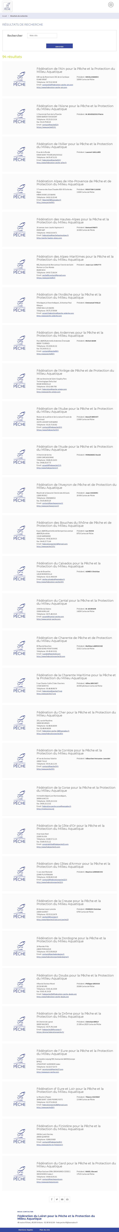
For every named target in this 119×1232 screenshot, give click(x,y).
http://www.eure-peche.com (48, 1072)
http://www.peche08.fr (46, 354)
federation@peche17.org (52, 691)
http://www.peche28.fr (46, 1107)
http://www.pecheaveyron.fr (48, 506)
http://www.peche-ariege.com (48, 392)
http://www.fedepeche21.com (48, 847)
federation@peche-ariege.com (54, 389)
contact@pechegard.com (52, 1179)
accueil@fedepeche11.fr (51, 465)
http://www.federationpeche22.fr (50, 882)
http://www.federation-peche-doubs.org (53, 996)
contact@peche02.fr (50, 124)
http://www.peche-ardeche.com (49, 316)
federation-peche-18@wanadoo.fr (55, 731)
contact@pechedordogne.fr (53, 954)
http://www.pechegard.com (47, 1182)
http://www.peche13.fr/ (46, 546)
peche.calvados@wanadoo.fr (53, 579)
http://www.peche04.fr (46, 202)
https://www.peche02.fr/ (46, 127)
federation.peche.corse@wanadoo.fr (56, 806)
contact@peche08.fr (50, 351)
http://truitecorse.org (45, 809)
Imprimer (67, 1199)
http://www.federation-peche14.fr (50, 582)
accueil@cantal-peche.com (53, 616)
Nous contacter (25, 1211)
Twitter (57, 1199)
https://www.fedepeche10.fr (48, 430)
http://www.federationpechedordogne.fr (53, 957)
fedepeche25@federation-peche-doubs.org (59, 994)
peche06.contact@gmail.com (54, 275)
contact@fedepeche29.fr (52, 1142)
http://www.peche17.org (46, 693)
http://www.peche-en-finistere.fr (50, 1144)
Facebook (51, 1199)
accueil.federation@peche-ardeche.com (58, 313)
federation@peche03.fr (51, 160)
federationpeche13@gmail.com (55, 544)
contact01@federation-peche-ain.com (57, 84)
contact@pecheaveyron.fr (52, 503)
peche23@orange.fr (50, 917)
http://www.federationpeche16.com (51, 656)
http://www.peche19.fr (46, 769)
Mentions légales (25, 1230)
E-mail (62, 1199)
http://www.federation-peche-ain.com (52, 87)
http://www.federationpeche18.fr (50, 733)
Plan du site (45, 1230)
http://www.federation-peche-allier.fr (52, 162)
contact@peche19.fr (50, 766)
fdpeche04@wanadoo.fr (51, 200)
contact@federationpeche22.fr (54, 879)
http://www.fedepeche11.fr (47, 468)
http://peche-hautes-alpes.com (49, 238)
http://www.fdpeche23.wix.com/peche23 (52, 919)
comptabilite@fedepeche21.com (55, 844)
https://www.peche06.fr (46, 278)
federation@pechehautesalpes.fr (55, 235)
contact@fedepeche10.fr (52, 427)
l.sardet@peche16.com (51, 654)
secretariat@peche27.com (52, 1069)
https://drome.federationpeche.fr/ (50, 1032)
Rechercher (15, 35)
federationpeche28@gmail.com (55, 1105)
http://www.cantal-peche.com (49, 619)
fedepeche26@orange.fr (51, 1029)
